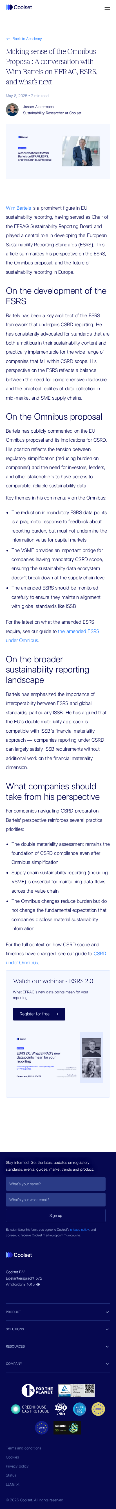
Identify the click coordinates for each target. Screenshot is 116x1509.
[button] (107, 7)
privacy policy (79, 1230)
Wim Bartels (18, 208)
